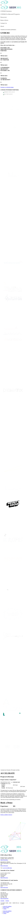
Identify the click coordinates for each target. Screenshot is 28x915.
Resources (4, 17)
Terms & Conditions (7, 906)
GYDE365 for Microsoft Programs (10, 14)
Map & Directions (4, 859)
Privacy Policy (6, 907)
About (2, 26)
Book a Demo (4, 20)
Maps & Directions (4, 898)
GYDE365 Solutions (6, 11)
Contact (4, 908)
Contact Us (4, 23)
